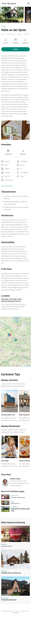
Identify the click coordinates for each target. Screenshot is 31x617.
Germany (19, 34)
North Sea (14, 496)
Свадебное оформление (18, 497)
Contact (15, 49)
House (3, 26)
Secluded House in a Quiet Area (11, 573)
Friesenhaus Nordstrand (8, 600)
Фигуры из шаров (6, 546)
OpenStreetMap (27, 366)
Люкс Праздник (9, 3)
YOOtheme (16, 612)
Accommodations (10, 34)
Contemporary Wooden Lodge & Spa (20, 510)
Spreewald (27, 34)
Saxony (3, 544)
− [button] (2, 321)
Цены (2, 34)
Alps (12, 501)
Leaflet (21, 366)
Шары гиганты (15, 503)
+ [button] (2, 319)
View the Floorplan (6, 186)
